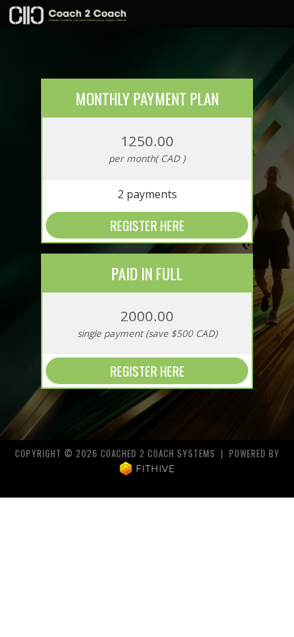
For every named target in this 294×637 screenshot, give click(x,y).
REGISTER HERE (147, 225)
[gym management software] (147, 467)
